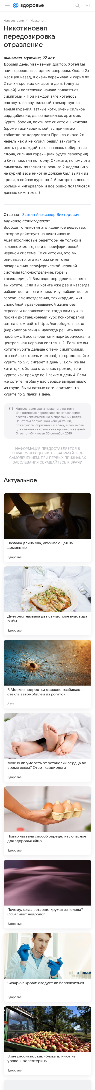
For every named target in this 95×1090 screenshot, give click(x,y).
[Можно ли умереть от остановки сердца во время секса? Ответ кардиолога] (47, 747)
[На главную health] (31, 5)
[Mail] (15, 5)
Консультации (14, 20)
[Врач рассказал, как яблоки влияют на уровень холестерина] (47, 1040)
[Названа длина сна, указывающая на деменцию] (47, 527)
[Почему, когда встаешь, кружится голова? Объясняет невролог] (47, 894)
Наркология (39, 20)
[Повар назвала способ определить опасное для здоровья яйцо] (47, 820)
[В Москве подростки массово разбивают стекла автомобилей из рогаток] (47, 674)
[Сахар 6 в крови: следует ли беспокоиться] (47, 967)
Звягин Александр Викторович (50, 214)
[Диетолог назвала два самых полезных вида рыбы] (47, 600)
